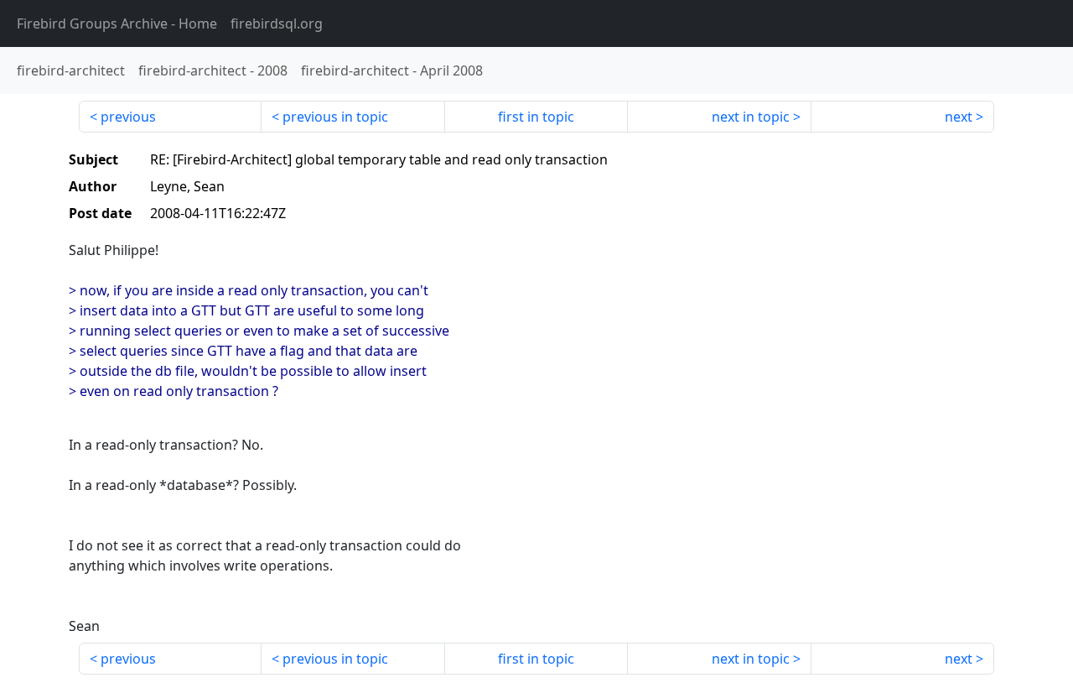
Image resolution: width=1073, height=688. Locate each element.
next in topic (751, 116)
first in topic (536, 116)
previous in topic (335, 116)
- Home (117, 23)
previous (128, 116)
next (958, 116)
